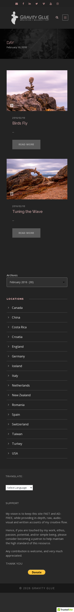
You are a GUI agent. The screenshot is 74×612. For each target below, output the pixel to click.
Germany (18, 356)
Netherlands (21, 385)
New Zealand (21, 395)
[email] (16, 3)
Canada (17, 308)
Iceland (17, 366)
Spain (16, 414)
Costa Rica (19, 327)
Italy (15, 376)
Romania (18, 405)
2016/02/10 (18, 118)
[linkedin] (30, 3)
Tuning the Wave (27, 211)
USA (15, 453)
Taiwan (17, 434)
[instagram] (58, 3)
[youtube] (51, 3)
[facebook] (23, 3)
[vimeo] (44, 3)
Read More (26, 144)
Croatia (17, 337)
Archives (12, 275)
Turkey (17, 444)
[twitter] (36, 3)
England (18, 346)
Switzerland (20, 424)
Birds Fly (20, 123)
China (16, 317)
